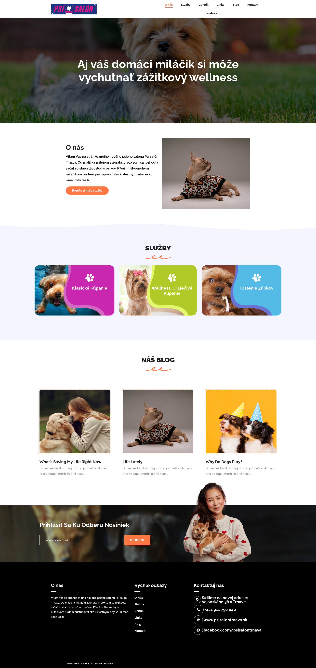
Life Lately (132, 461)
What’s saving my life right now (70, 461)
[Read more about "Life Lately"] (158, 421)
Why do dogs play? (224, 461)
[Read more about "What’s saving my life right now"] (75, 421)
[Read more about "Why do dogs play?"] (241, 421)
